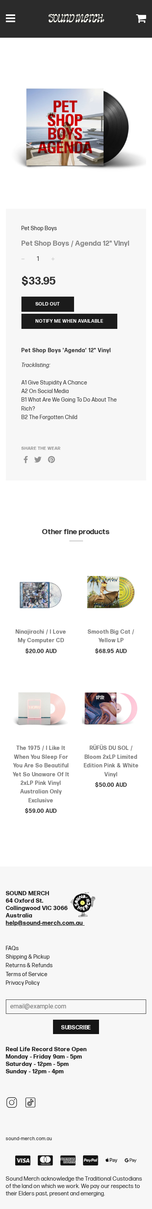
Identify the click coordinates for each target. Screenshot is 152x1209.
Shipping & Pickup (28, 957)
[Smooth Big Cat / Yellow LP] (111, 593)
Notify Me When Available (69, 321)
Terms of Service (27, 974)
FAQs (12, 948)
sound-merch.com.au (29, 1139)
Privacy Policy (23, 983)
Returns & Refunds (29, 965)
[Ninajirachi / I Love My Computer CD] (41, 593)
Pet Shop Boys (39, 228)
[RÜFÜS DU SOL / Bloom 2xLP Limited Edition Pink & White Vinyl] (111, 709)
